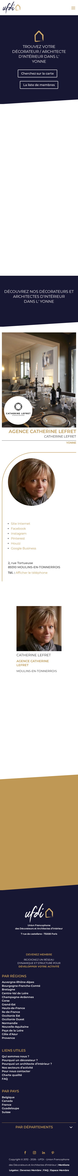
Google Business (23, 548)
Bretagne (8, 989)
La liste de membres (39, 85)
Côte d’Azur (10, 1034)
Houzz (15, 543)
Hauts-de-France (13, 1008)
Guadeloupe (10, 1108)
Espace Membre (59, 1170)
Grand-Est (9, 1004)
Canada (7, 1101)
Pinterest (18, 538)
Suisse (6, 1112)
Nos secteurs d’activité (17, 1067)
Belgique (8, 1097)
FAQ (5, 1079)
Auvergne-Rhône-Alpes (18, 982)
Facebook (18, 528)
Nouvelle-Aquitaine (15, 1026)
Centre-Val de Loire (15, 993)
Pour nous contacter (16, 1071)
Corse (6, 1000)
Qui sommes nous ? (15, 1056)
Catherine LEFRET (60, 436)
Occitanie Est (11, 1015)
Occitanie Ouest (13, 1019)
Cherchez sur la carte (37, 73)
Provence (8, 1038)
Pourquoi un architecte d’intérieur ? (27, 1064)
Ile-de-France (11, 1012)
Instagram (19, 533)
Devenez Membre (30, 1170)
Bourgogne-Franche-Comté (21, 986)
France (6, 1104)
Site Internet (20, 523)
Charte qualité (12, 1075)
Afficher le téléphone (32, 572)
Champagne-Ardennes (18, 997)
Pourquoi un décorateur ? (20, 1060)
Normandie (10, 1023)
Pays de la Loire (12, 1030)
